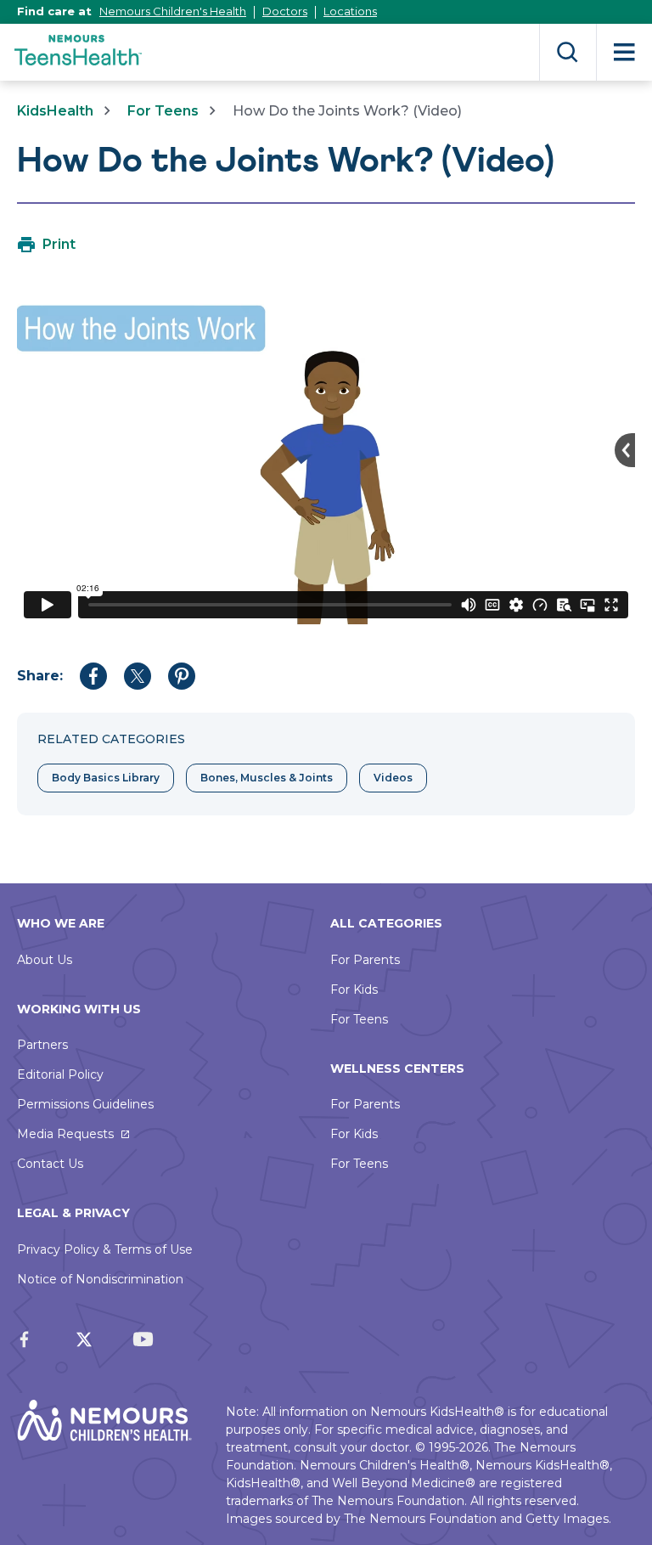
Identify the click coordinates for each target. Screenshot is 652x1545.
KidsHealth (55, 111)
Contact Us (50, 1163)
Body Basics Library (106, 777)
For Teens (163, 111)
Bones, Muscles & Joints (266, 777)
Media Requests (65, 1134)
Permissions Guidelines (85, 1104)
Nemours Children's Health (172, 11)
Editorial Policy (60, 1074)
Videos (393, 777)
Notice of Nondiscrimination (100, 1279)
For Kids (354, 989)
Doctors (284, 11)
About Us (44, 959)
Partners (42, 1044)
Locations (350, 11)
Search (567, 52)
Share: (40, 676)
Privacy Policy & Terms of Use (105, 1249)
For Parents (365, 959)
